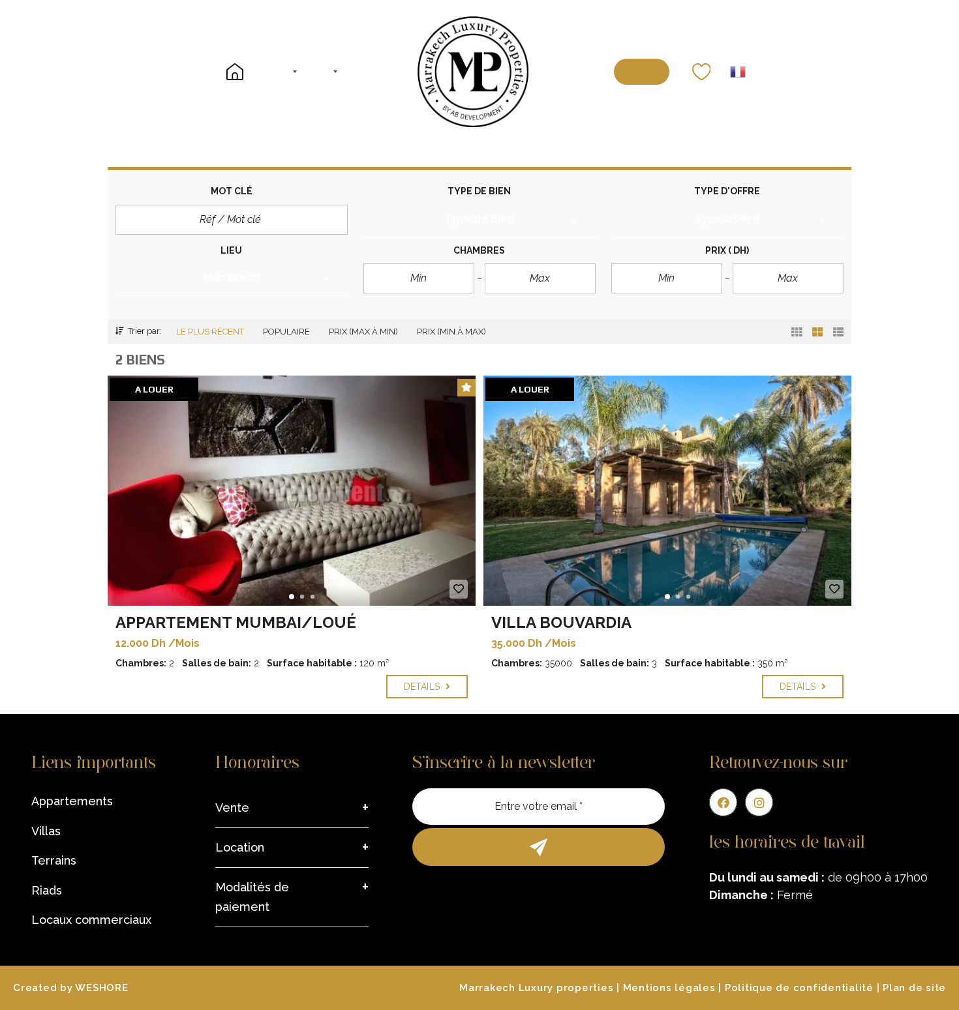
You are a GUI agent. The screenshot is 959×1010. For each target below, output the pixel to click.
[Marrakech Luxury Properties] (473, 71)
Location (239, 847)
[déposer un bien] (642, 72)
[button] (479, 221)
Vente (232, 807)
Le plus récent (210, 331)
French (738, 72)
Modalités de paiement (252, 896)
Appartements (72, 801)
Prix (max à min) (363, 331)
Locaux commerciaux (91, 920)
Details (423, 686)
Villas (46, 831)
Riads (46, 890)
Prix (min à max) (451, 331)
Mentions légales (669, 988)
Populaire (286, 331)
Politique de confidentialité (799, 988)
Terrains (53, 860)
